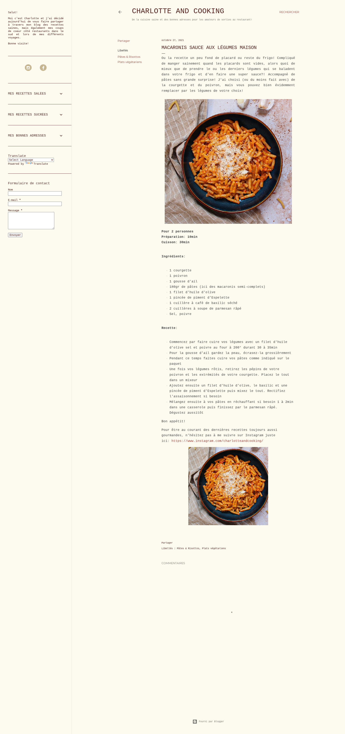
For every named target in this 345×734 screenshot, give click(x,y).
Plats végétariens (130, 62)
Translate (41, 163)
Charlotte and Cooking (178, 11)
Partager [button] (124, 41)
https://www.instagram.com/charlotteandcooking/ (217, 441)
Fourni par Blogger (211, 721)
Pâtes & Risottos (129, 57)
